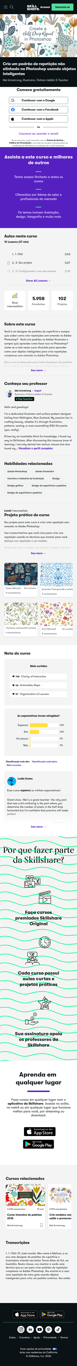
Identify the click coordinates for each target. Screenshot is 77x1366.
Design (56, 478)
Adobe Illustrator (44, 471)
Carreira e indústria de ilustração (25, 478)
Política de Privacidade (20, 143)
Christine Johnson (15, 628)
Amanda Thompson (52, 589)
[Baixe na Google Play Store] (38, 1144)
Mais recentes (13, 765)
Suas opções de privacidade (35, 1348)
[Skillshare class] (25, 1195)
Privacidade (50, 1337)
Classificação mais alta (17, 761)
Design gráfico (15, 485)
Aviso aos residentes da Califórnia (38, 1352)
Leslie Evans (25, 778)
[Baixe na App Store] (38, 1132)
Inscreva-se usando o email (38, 133)
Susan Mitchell (13, 588)
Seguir (38, 390)
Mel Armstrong (28, 390)
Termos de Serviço (55, 140)
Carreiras (24, 1337)
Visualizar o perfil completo (35, 448)
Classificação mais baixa (44, 761)
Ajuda (36, 1337)
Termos (64, 1337)
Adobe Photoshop (17, 471)
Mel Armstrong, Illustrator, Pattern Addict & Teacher (35, 80)
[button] (6, 7)
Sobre (12, 1337)
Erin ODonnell (49, 629)
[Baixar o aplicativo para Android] (52, 1314)
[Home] (33, 7)
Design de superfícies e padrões (49, 485)
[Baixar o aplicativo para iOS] (25, 1314)
